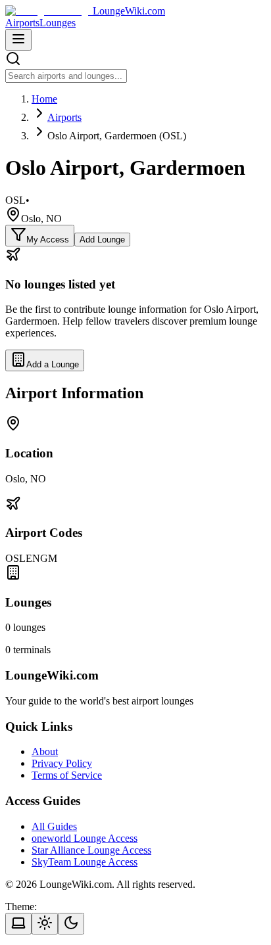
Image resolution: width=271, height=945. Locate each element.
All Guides (54, 826)
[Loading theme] (18, 923)
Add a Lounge (52, 364)
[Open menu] (18, 40)
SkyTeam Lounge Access (84, 861)
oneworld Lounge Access (84, 838)
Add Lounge (102, 239)
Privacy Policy (62, 763)
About (45, 751)
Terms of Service (67, 775)
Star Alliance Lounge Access (91, 850)
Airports (22, 22)
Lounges (57, 22)
